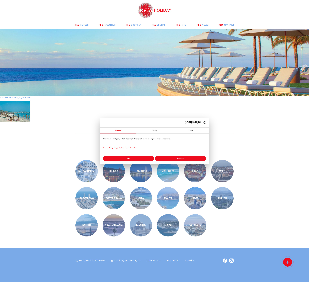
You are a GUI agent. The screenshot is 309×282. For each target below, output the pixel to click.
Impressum (172, 260)
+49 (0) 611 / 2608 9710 (92, 260)
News (202, 24)
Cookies (189, 260)
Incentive (107, 24)
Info (181, 24)
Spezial (158, 24)
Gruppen (133, 24)
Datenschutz (153, 260)
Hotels (81, 24)
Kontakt (226, 24)
